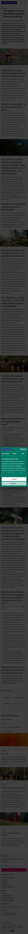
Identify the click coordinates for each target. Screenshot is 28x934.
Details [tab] (14, 453)
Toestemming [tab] (5, 453)
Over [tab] (23, 453)
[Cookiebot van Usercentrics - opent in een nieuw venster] (20, 449)
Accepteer (14, 479)
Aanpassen (13, 483)
